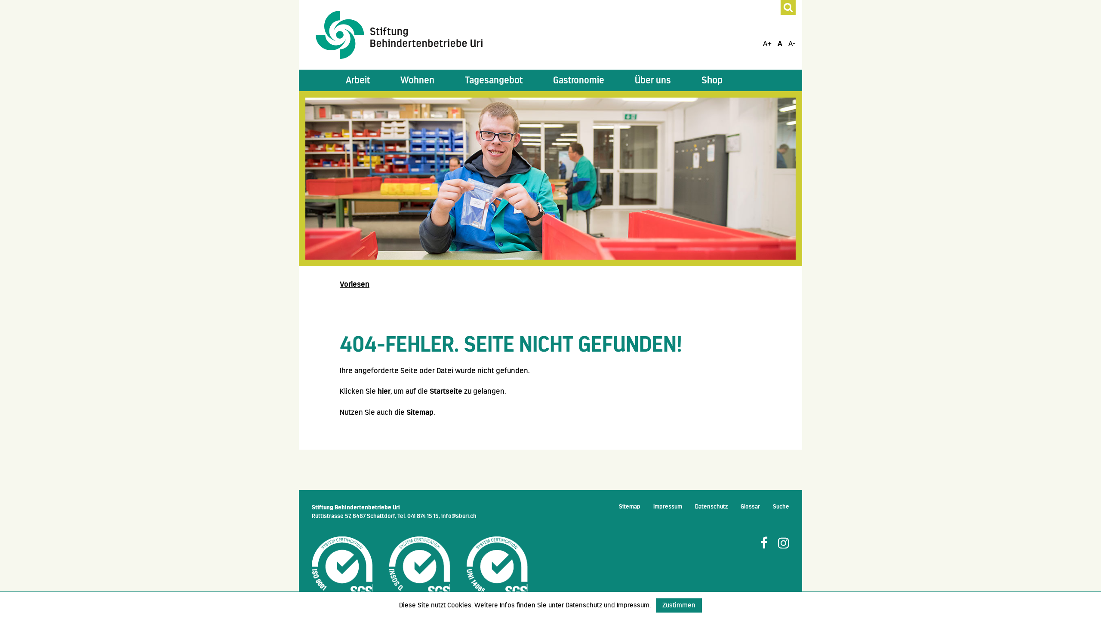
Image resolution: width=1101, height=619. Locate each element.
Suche (781, 506)
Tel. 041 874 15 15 (418, 516)
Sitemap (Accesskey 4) (19, 148)
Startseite (446, 391)
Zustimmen (678, 605)
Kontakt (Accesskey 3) (19, 115)
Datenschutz (711, 506)
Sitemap (420, 412)
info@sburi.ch (459, 516)
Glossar (750, 506)
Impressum (667, 506)
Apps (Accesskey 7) (19, 215)
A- (792, 43)
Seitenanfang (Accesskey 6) (22, 182)
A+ (767, 43)
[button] (358, 80)
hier (384, 391)
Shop (712, 80)
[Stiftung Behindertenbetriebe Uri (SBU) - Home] (399, 34)
